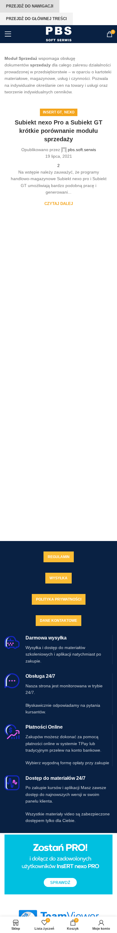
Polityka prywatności (58, 599)
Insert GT (52, 112)
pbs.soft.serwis (82, 149)
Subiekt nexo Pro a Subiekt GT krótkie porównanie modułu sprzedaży (58, 130)
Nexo (69, 112)
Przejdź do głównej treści (36, 18)
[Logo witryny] (58, 33)
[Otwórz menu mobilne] (8, 34)
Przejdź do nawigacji (29, 6)
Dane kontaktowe (58, 621)
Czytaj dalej (58, 204)
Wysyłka (59, 578)
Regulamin (59, 557)
